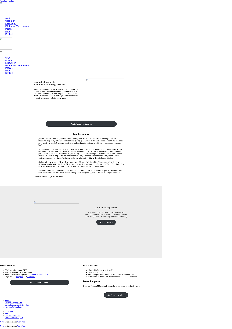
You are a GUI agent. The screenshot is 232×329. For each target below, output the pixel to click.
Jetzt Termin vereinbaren (116, 295)
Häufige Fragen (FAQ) (13, 303)
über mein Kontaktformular (37, 274)
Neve (2, 322)
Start (7, 18)
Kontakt (9, 34)
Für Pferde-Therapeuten (17, 26)
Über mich (10, 21)
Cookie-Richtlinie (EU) (14, 318)
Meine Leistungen (106, 222)
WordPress (21, 322)
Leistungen (10, 23)
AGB (7, 313)
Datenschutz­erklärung (13, 316)
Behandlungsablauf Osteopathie (17, 305)
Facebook (31, 277)
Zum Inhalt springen (7, 1)
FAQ (7, 31)
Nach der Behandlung (13, 307)
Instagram (19, 277)
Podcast (9, 29)
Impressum (9, 311)
